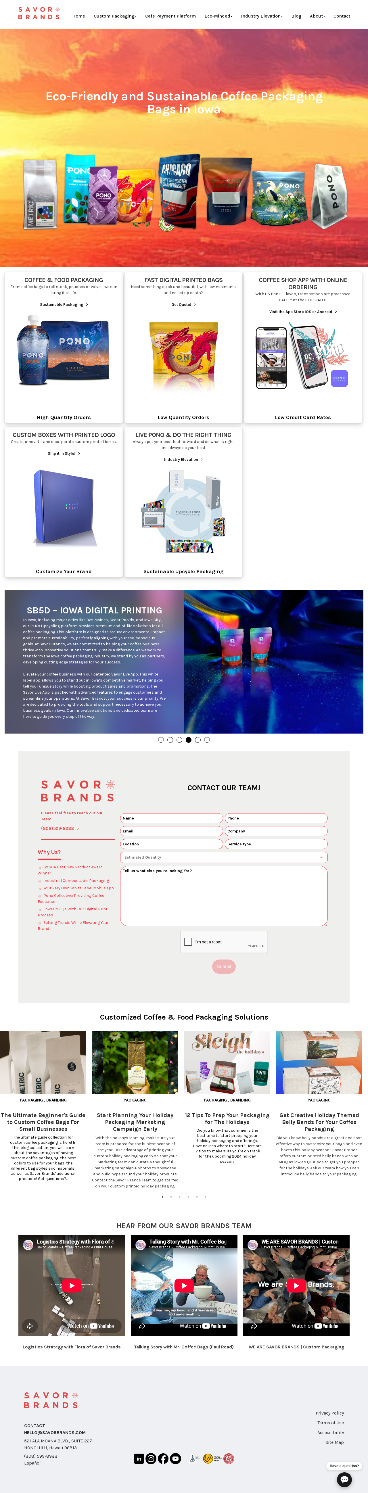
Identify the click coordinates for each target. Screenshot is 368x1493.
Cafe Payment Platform (170, 16)
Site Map (334, 1447)
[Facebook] (163, 1464)
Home (78, 16)
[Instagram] (150, 1464)
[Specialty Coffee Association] (194, 1464)
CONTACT (34, 1430)
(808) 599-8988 (40, 1460)
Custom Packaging (114, 16)
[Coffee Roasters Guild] (212, 1464)
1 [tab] (162, 1201)
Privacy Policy (330, 1417)
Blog (296, 16)
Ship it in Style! (64, 453)
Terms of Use (330, 1427)
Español (32, 1467)
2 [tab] (171, 1201)
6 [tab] (205, 1201)
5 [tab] (197, 1201)
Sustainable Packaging (64, 304)
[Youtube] (175, 1464)
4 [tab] (188, 1201)
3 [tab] (180, 1201)
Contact (342, 16)
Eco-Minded (217, 16)
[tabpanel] (46, 1110)
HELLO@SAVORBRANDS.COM (55, 1437)
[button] (161, 744)
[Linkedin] (139, 1464)
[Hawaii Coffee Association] (228, 1464)
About (316, 16)
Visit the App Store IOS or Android (303, 311)
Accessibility (330, 1437)
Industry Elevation (261, 16)
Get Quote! (183, 304)
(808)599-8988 (57, 833)
